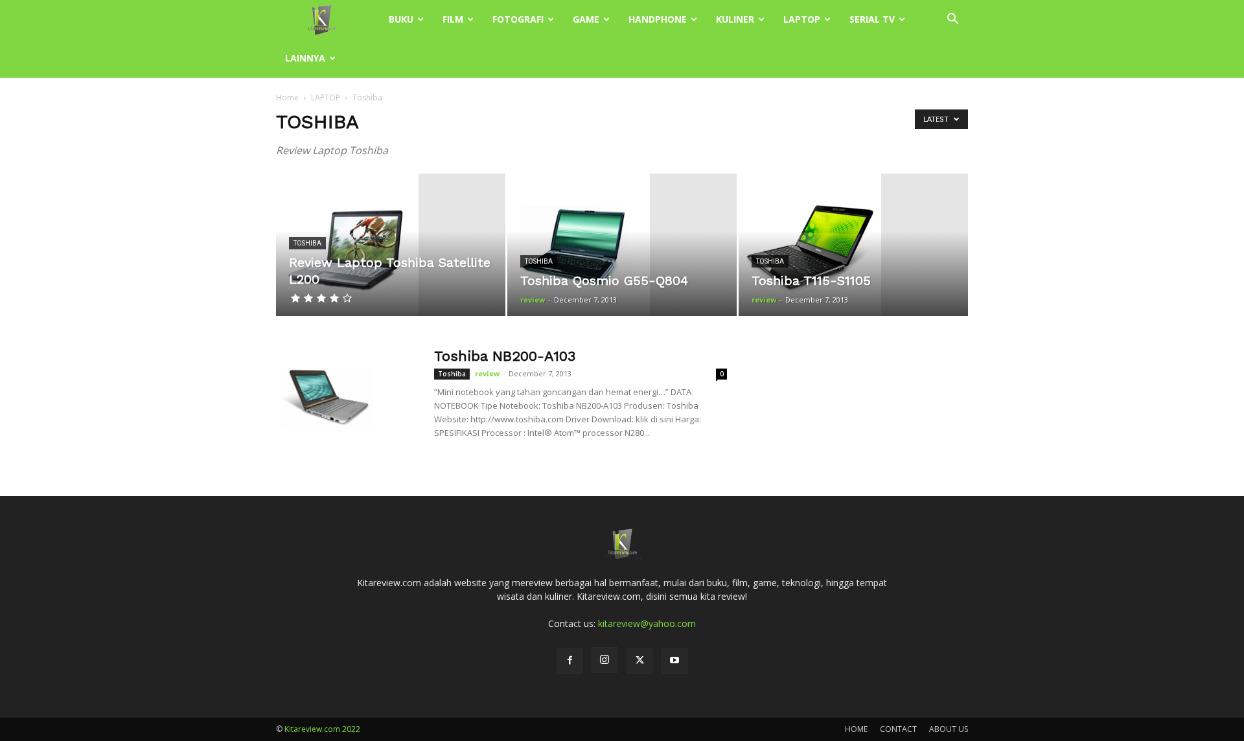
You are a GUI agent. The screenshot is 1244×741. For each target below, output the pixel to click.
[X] (639, 661)
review (532, 299)
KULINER (735, 19)
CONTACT (898, 729)
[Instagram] (604, 660)
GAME (586, 19)
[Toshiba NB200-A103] (324, 395)
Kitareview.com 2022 (322, 729)
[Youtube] (674, 661)
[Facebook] (569, 661)
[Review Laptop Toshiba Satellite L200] (390, 245)
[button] (952, 20)
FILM (453, 19)
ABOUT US (948, 729)
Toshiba (307, 243)
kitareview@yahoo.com (647, 623)
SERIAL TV (872, 19)
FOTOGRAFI (518, 19)
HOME (856, 729)
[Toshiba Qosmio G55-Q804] (622, 245)
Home (287, 97)
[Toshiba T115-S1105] (853, 245)
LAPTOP (801, 19)
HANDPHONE (657, 19)
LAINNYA (305, 58)
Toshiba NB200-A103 (504, 356)
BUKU (401, 19)
